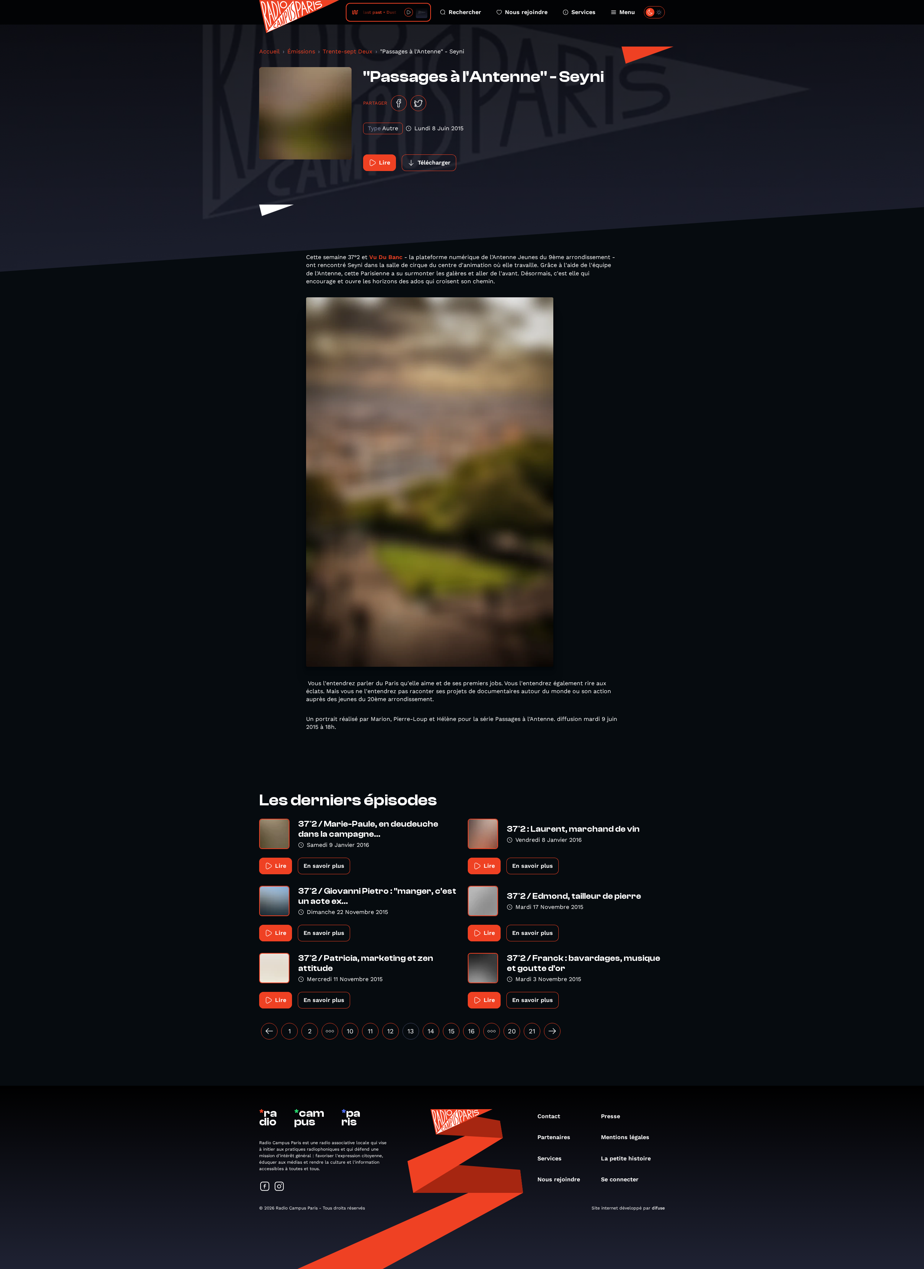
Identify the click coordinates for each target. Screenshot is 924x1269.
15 (451, 1031)
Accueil (269, 51)
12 (390, 1031)
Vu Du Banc (385, 257)
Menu (627, 12)
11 (370, 1031)
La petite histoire (626, 1158)
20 (512, 1031)
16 (471, 1031)
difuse (658, 1208)
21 (532, 1031)
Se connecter (619, 1179)
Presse (610, 1116)
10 (350, 1031)
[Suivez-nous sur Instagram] (279, 1187)
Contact (548, 1116)
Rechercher (465, 12)
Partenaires (553, 1137)
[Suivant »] (552, 1031)
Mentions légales (625, 1137)
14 (431, 1031)
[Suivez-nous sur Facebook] (265, 1187)
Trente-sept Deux (347, 51)
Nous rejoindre (526, 12)
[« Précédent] (269, 1031)
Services (583, 12)
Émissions (301, 51)
